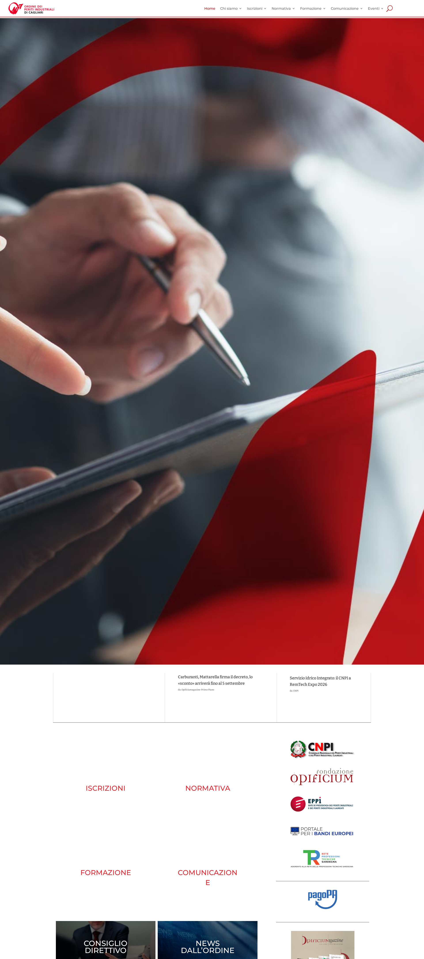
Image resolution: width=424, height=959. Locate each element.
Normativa (281, 8)
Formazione (311, 8)
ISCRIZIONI (105, 788)
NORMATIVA (207, 788)
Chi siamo (229, 8)
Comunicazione (345, 8)
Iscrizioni (254, 8)
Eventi (373, 8)
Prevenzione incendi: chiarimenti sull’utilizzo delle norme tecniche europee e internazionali (96, 686)
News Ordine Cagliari (81, 701)
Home (209, 8)
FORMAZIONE (105, 872)
